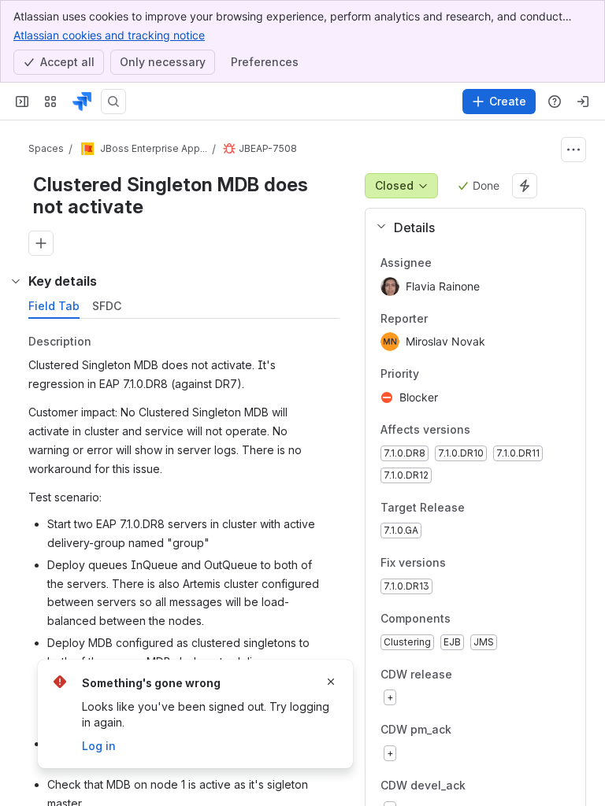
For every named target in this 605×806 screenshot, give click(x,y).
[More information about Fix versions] (461, 564)
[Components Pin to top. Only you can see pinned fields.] (485, 618)
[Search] (113, 101)
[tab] (54, 306)
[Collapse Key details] (15, 281)
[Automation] (524, 185)
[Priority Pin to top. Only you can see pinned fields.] (453, 374)
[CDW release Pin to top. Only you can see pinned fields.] (487, 674)
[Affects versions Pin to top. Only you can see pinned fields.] (505, 429)
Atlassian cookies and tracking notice (109, 35)
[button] (469, 227)
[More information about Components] (466, 619)
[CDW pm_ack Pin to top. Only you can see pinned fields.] (486, 730)
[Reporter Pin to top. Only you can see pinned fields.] (440, 318)
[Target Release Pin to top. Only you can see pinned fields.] (499, 507)
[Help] (554, 101)
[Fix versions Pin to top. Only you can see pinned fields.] (480, 563)
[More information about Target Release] (480, 508)
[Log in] (583, 101)
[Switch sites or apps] (50, 101)
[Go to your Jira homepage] (82, 101)
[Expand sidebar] (22, 101)
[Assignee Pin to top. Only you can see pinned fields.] (444, 263)
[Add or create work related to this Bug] (41, 243)
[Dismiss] (330, 681)
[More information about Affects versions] (486, 430)
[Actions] (573, 149)
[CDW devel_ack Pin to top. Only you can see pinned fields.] (500, 785)
